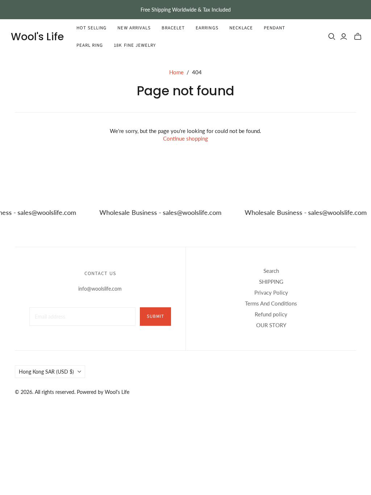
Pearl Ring (89, 45)
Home (176, 72)
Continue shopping (185, 138)
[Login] (343, 37)
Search (271, 270)
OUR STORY (271, 325)
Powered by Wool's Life (103, 392)
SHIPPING (271, 281)
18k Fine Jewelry (135, 45)
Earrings (207, 28)
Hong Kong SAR (46, 372)
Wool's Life (37, 37)
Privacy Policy (271, 292)
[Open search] (331, 36)
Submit (155, 316)
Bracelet (173, 28)
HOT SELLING (91, 28)
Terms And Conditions (271, 303)
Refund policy (271, 314)
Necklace (241, 28)
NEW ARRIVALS (133, 28)
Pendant (274, 28)
